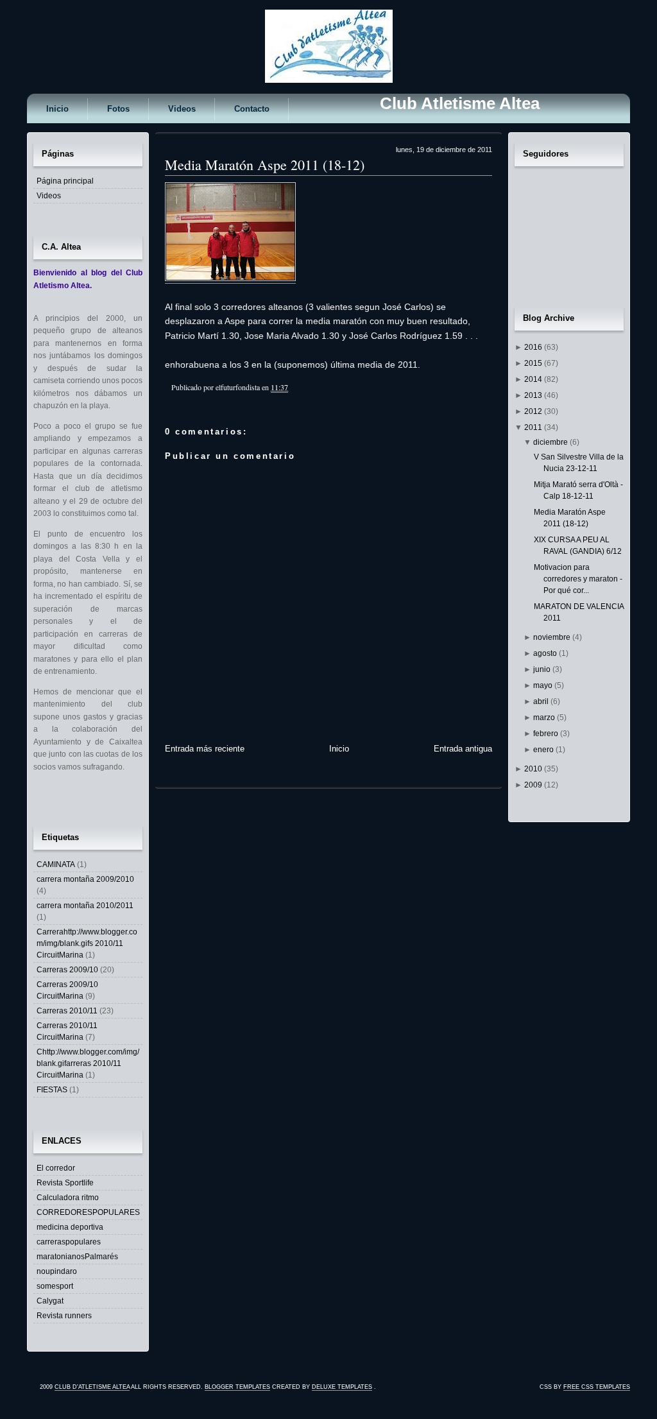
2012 (534, 411)
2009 (534, 784)
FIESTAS (52, 1089)
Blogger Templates (237, 1387)
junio (542, 669)
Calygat (50, 1300)
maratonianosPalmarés (77, 1256)
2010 (534, 768)
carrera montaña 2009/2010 (85, 879)
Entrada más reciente (204, 748)
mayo (543, 685)
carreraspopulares (69, 1241)
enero (544, 749)
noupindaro (57, 1271)
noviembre (552, 637)
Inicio (57, 109)
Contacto (251, 109)
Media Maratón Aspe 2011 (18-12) (264, 164)
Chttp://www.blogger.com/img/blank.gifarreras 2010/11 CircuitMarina (88, 1063)
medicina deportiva (70, 1227)
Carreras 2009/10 (67, 969)
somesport (55, 1286)
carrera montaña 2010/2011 (85, 905)
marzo (545, 717)
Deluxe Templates (342, 1387)
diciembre (551, 442)
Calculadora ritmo (68, 1197)
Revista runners (64, 1315)
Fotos (118, 109)
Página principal (65, 180)
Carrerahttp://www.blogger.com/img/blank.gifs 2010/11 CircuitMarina (87, 943)
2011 (534, 427)
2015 (534, 363)
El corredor (56, 1168)
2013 (534, 395)
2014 (534, 379)
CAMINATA (56, 864)
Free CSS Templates (596, 1387)
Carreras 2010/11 (67, 1010)
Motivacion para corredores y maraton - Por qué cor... (578, 579)
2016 (534, 347)
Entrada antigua (463, 748)
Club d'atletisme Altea (92, 1387)
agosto (546, 653)
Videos (182, 109)
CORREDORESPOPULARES (88, 1212)
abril (541, 701)
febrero (546, 733)
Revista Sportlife (65, 1182)
